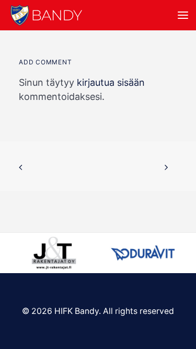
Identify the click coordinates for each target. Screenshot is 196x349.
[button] (183, 15)
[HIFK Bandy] (46, 15)
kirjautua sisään (111, 82)
